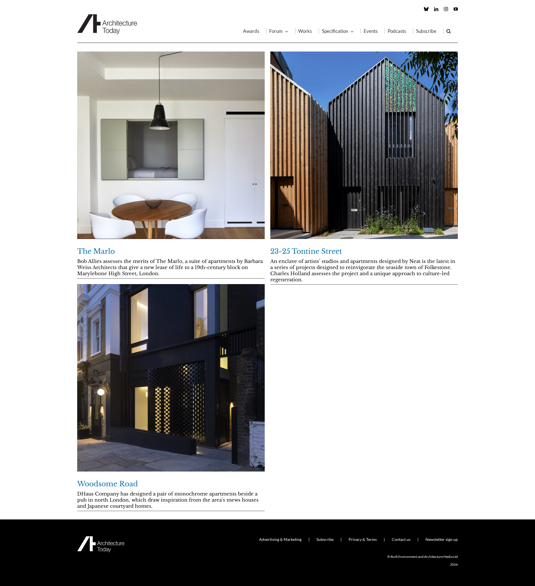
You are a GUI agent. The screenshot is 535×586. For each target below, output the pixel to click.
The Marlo (96, 251)
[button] (448, 31)
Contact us (401, 539)
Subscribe (325, 539)
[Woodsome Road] (171, 378)
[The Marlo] (171, 145)
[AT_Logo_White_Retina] (101, 538)
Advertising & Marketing (280, 539)
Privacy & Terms (363, 539)
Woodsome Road (107, 484)
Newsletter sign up (441, 539)
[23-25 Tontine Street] (364, 145)
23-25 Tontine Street (306, 251)
